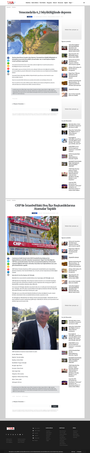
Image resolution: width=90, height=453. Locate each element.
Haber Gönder (21, 442)
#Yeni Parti (18, 396)
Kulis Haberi (35, 2)
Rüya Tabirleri (76, 435)
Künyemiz (36, 438)
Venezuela (14, 75)
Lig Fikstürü (62, 437)
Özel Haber (43, 2)
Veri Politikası (9, 442)
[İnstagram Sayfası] (11, 434)
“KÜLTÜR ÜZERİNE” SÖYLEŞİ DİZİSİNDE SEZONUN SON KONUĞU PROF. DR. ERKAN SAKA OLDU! (74, 48)
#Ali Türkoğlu (25, 396)
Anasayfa (9, 7)
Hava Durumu (63, 431)
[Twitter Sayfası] (9, 434)
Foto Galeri (37, 428)
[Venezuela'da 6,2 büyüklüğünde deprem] (33, 37)
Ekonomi (60, 2)
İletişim (36, 440)
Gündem (28, 2)
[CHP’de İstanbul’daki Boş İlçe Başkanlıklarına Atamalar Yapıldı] (33, 235)
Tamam (79, 451)
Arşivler (36, 435)
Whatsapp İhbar (21, 440)
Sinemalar (62, 440)
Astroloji (75, 437)
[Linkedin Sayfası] (16, 434)
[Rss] (18, 434)
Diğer (70, 2)
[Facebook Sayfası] (7, 434)
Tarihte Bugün (63, 439)
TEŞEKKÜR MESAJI (74, 89)
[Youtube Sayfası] (14, 434)
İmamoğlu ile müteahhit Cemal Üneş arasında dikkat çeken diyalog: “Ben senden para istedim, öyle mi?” (75, 140)
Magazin (49, 2)
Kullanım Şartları (21, 439)
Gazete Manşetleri (64, 445)
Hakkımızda (9, 439)
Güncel (55, 2)
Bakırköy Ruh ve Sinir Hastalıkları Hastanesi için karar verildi (75, 126)
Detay (73, 451)
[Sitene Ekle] (23, 434)
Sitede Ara (75, 431)
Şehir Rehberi (63, 443)
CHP (13, 269)
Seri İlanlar (62, 442)
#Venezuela (14, 98)
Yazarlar (36, 433)
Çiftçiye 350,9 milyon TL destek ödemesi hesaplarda (75, 69)
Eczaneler (62, 435)
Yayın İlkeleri (9, 440)
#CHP (13, 396)
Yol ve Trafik (62, 432)
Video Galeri (37, 430)
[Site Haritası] (21, 434)
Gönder (54, 109)
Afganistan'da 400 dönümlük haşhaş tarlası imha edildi (74, 55)
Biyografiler (76, 434)
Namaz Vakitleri (63, 434)
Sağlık (66, 2)
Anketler (75, 432)
